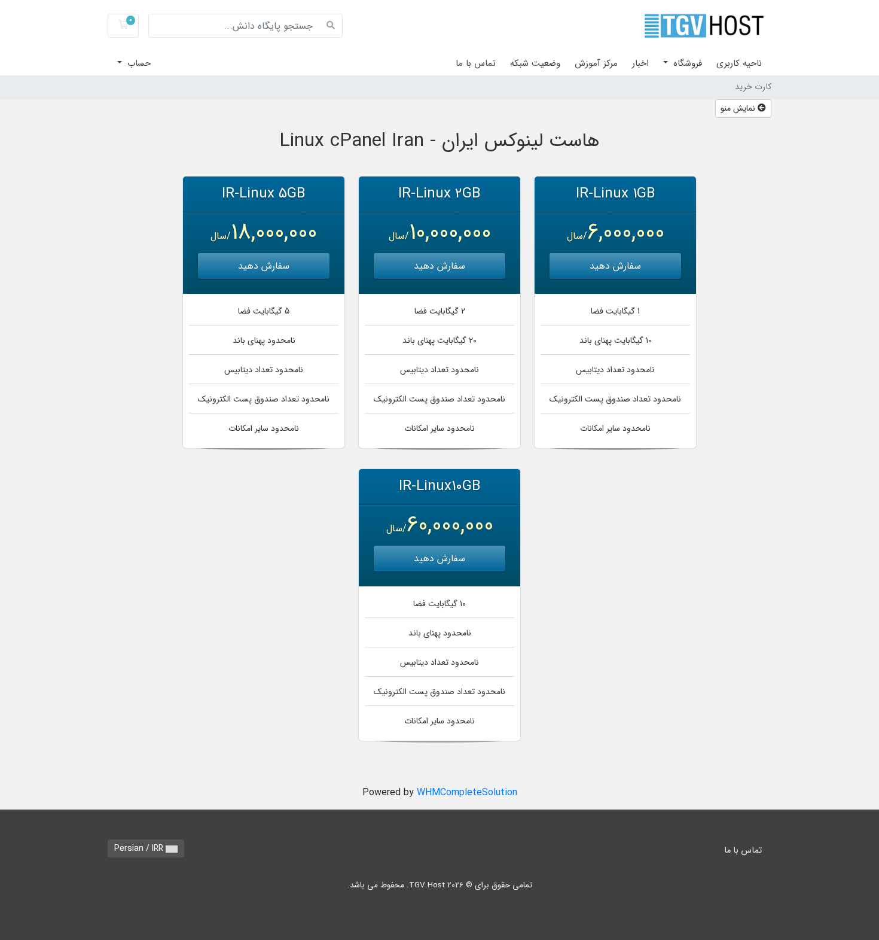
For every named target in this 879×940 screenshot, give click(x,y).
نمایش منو (739, 108)
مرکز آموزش (596, 63)
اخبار (640, 63)
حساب (137, 63)
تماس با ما (476, 63)
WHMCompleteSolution (467, 792)
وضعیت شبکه (535, 63)
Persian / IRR (140, 848)
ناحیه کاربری (739, 63)
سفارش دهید (615, 265)
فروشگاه (686, 63)
